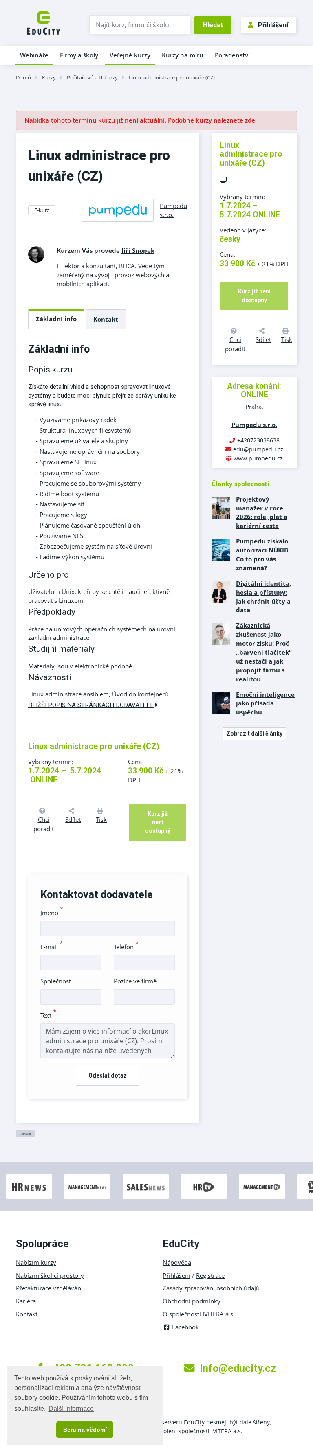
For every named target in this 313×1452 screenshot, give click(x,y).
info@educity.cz (238, 1368)
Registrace (210, 1275)
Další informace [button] (71, 1408)
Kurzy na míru (182, 55)
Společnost (55, 981)
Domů (23, 77)
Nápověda (177, 1262)
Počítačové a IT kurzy (92, 77)
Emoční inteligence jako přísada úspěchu (265, 703)
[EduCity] (43, 22)
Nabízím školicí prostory (50, 1275)
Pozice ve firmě (135, 981)
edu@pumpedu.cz (258, 449)
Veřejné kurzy (130, 55)
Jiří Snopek (137, 250)
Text (48, 1015)
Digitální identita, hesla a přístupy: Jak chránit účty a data (263, 596)
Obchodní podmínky (191, 1301)
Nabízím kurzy (36, 1262)
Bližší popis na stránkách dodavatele (91, 705)
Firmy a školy (79, 55)
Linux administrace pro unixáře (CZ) (172, 77)
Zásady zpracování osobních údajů (211, 1288)
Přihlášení (273, 25)
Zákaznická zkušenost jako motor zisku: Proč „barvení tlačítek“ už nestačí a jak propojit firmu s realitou (264, 652)
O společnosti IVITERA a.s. (199, 1314)
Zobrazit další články (254, 733)
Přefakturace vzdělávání (49, 1288)
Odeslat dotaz (107, 1075)
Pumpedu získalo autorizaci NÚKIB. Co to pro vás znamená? (263, 554)
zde (250, 120)
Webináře (34, 55)
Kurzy (49, 77)
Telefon (126, 947)
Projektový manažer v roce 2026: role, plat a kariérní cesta (261, 512)
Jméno (52, 913)
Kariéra (26, 1301)
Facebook (185, 1327)
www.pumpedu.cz (258, 458)
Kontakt (105, 319)
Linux (25, 1133)
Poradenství (232, 55)
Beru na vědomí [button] (85, 1429)
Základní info (56, 319)
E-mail (51, 947)
